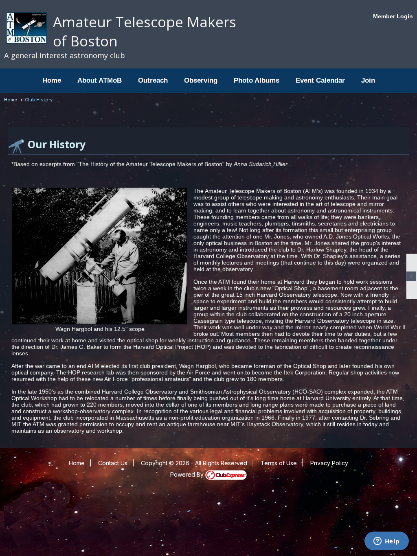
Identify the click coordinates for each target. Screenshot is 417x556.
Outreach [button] (153, 80)
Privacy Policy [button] (329, 463)
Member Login (393, 16)
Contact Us (112, 463)
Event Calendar (320, 80)
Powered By (187, 474)
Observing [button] (200, 80)
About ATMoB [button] (99, 80)
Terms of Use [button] (279, 463)
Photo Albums (256, 80)
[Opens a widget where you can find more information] (386, 542)
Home (51, 80)
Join (368, 80)
